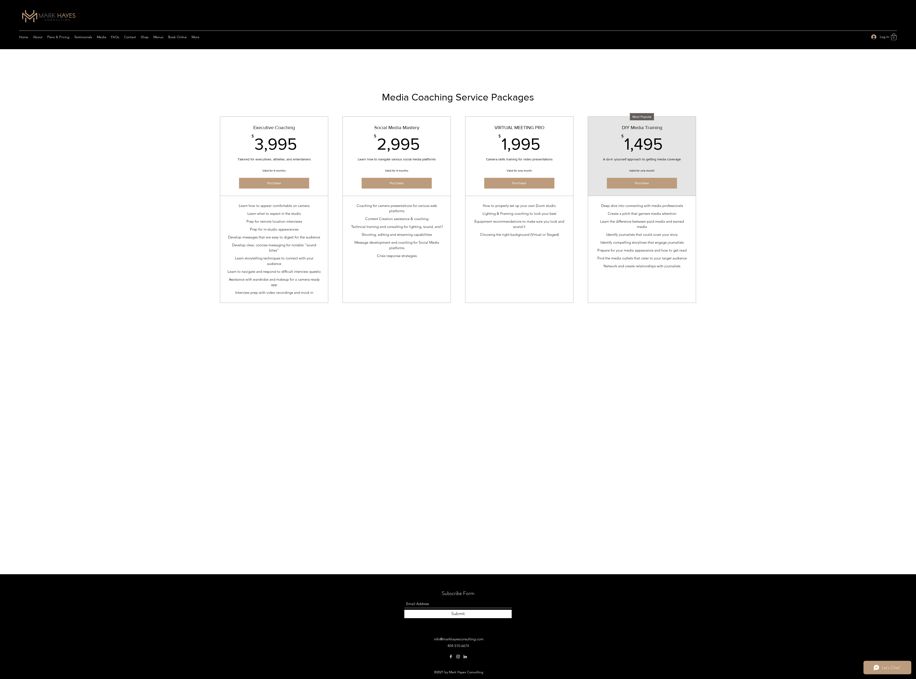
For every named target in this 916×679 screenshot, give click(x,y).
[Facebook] (450, 656)
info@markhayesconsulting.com (459, 639)
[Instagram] (458, 656)
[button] (894, 36)
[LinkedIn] (465, 656)
